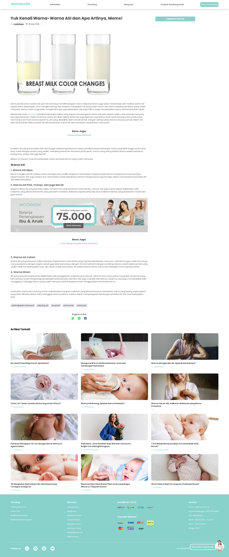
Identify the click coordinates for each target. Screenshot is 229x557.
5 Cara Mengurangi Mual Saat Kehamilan (79, 243)
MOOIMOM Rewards (75, 532)
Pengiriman (71, 511)
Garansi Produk (73, 520)
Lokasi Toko (15, 511)
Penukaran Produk (74, 515)
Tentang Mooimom (18, 507)
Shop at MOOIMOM (209, 4)
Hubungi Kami (73, 507)
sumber (32, 114)
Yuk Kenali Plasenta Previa (79, 135)
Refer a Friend (72, 537)
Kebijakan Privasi (74, 524)
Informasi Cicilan (74, 528)
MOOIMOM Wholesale (19, 515)
